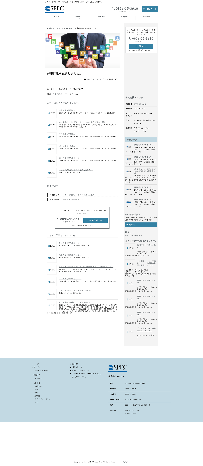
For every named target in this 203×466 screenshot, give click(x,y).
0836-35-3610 (126, 9)
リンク (37, 402)
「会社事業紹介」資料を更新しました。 (76, 170)
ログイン (125, 462)
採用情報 (146, 17)
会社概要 (38, 386)
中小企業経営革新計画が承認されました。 (77, 302)
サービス (79, 17)
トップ (56, 17)
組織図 (37, 396)
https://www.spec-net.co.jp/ (135, 383)
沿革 (36, 389)
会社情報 (124, 17)
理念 (36, 393)
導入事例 (38, 378)
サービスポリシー (42, 370)
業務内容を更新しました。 (70, 255)
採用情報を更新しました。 (70, 110)
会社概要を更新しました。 (70, 243)
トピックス (97, 79)
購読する (132, 225)
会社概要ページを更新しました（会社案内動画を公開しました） (86, 122)
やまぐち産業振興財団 (133, 235)
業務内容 (101, 17)
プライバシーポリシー (43, 399)
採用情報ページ (59, 94)
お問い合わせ (150, 9)
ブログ (89, 79)
